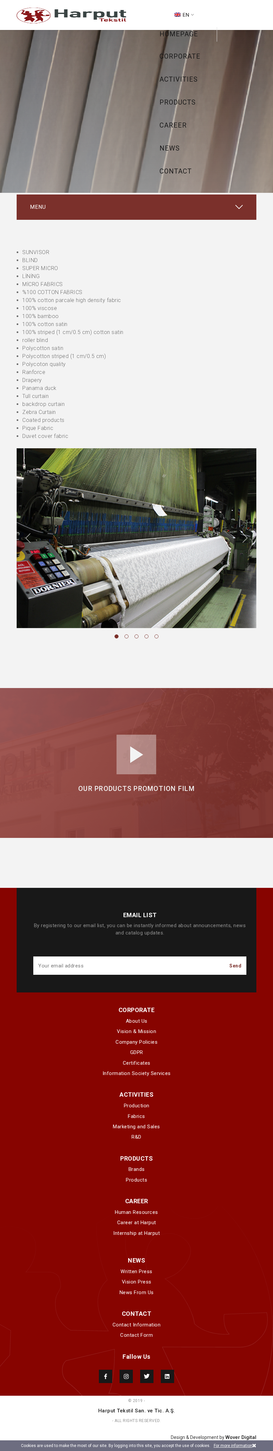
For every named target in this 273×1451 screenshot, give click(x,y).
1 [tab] (117, 636)
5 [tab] (156, 636)
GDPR (136, 1052)
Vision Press (136, 1282)
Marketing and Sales (136, 1127)
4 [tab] (146, 636)
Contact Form (136, 1335)
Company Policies (136, 1042)
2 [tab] (127, 636)
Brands (137, 1169)
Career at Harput (136, 1223)
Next (245, 538)
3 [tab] (136, 636)
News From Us (137, 1292)
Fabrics (136, 1116)
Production (136, 1106)
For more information (233, 1445)
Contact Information (137, 1325)
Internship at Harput (136, 1233)
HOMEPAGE (178, 34)
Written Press (136, 1271)
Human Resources (136, 1212)
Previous (28, 538)
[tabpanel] (136, 538)
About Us (136, 1021)
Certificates (136, 1063)
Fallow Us (136, 1356)
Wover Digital (240, 1437)
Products (136, 1180)
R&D (136, 1137)
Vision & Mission (136, 1031)
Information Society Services (137, 1073)
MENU (38, 207)
